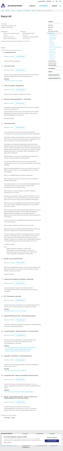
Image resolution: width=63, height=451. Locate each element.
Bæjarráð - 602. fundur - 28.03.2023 (44, 10)
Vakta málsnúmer (20, 56)
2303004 (12, 402)
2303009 (12, 320)
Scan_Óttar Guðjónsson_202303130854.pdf (15, 370)
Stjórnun (13, 10)
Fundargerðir (19, 10)
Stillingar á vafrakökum (52, 437)
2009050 (12, 335)
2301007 (12, 127)
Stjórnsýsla (8, 10)
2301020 (12, 56)
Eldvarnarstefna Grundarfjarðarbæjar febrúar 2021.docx (18, 349)
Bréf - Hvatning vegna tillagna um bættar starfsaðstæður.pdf (19, 392)
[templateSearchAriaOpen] (60, 6)
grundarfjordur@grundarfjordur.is (9, 445)
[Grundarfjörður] (11, 5)
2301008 (12, 263)
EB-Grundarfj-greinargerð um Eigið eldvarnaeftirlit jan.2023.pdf (20, 347)
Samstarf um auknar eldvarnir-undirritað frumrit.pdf (17, 351)
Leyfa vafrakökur (51, 440)
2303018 (12, 90)
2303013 (12, 300)
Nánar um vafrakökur (7, 442)
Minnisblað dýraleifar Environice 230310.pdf (15, 311)
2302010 (12, 70)
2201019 (12, 283)
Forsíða (2, 10)
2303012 (12, 379)
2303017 (12, 103)
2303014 (12, 360)
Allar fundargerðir (26, 10)
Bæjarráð (34, 10)
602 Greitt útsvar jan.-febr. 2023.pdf (14, 80)
